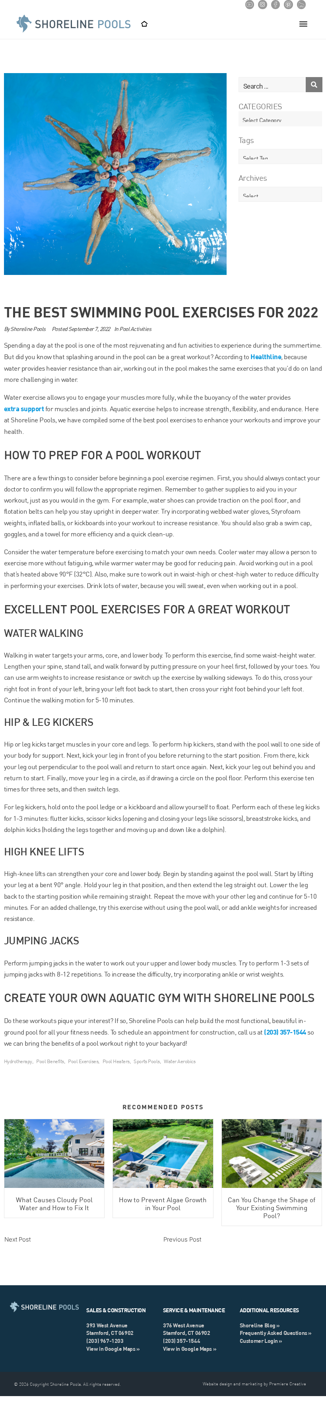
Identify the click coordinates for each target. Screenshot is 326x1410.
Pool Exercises (83, 1061)
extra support (24, 408)
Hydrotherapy (18, 1061)
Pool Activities (135, 329)
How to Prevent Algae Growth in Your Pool (163, 1204)
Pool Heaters (116, 1061)
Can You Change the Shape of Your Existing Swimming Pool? (271, 1208)
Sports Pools (147, 1061)
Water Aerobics (179, 1061)
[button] (303, 24)
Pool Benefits (50, 1061)
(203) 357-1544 (285, 1031)
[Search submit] (314, 84)
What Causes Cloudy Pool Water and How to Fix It (54, 1204)
